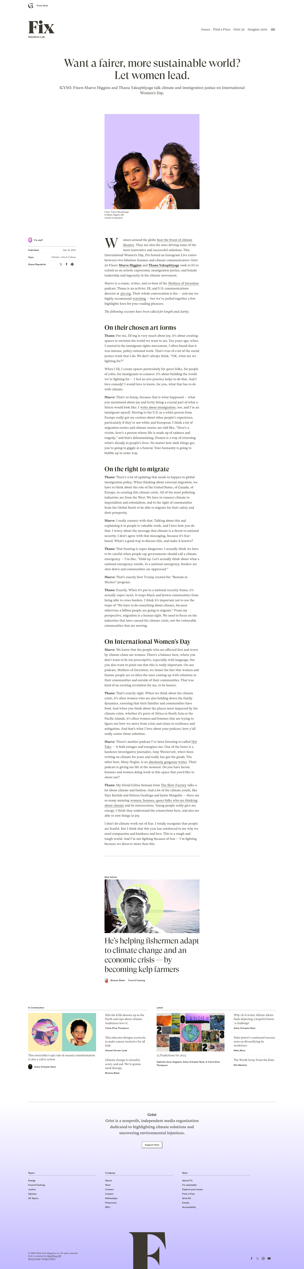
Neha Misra (239, 1050)
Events (185, 1202)
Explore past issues (192, 1189)
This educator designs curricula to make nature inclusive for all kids (125, 1041)
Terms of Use (34, 1259)
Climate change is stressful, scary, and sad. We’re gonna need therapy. (123, 1063)
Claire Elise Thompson (117, 1028)
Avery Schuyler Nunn (45, 1066)
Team (108, 1185)
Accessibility (189, 1207)
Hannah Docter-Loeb (116, 1050)
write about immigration (157, 407)
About (108, 1180)
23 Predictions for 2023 (171, 1055)
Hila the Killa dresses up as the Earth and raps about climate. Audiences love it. (124, 1019)
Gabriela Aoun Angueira (169, 1061)
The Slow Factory (174, 785)
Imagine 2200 (257, 29)
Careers (109, 1193)
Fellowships (111, 1198)
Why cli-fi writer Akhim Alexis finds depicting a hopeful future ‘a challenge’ (254, 1019)
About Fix (187, 1180)
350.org (125, 293)
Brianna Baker (118, 980)
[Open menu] (273, 29)
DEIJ (107, 1207)
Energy (31, 1180)
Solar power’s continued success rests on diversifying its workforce (254, 1041)
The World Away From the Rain (254, 1060)
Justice (32, 1189)
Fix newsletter (189, 1185)
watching (139, 298)
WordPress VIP (54, 1256)
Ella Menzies (240, 1065)
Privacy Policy (48, 1259)
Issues (205, 29)
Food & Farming (136, 980)
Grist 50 (239, 29)
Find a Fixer (222, 29)
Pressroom (111, 1202)
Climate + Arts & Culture (63, 257)
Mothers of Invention (183, 283)
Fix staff (38, 240)
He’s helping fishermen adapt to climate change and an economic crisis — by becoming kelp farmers (151, 955)
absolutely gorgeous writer (168, 762)
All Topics (33, 1198)
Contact (109, 1189)
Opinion (32, 1193)
